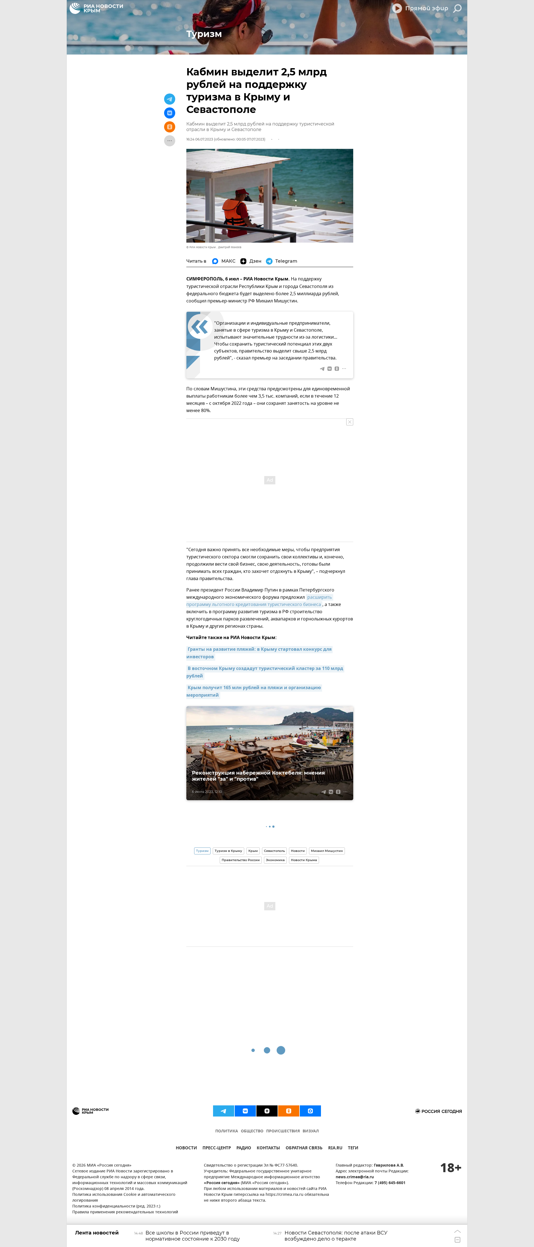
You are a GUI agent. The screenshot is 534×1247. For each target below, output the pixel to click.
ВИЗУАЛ (311, 1131)
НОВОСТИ (186, 1148)
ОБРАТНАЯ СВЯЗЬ (304, 1148)
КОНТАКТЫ (268, 1148)
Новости (298, 851)
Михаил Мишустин (327, 851)
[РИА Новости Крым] (96, 8)
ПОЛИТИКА (226, 1131)
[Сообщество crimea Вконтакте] (245, 1111)
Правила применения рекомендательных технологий (125, 1212)
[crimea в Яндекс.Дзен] (267, 1111)
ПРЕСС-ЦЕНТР (216, 1148)
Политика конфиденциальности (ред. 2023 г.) (116, 1206)
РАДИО (243, 1148)
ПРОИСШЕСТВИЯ (283, 1131)
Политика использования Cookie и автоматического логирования (123, 1198)
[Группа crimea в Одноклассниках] (288, 1111)
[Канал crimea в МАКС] (310, 1111)
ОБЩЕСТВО (252, 1131)
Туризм (202, 851)
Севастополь (274, 851)
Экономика (275, 860)
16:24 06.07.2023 (199, 139)
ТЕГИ (353, 1148)
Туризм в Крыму (228, 851)
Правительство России (241, 860)
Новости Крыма (304, 860)
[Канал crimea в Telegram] (223, 1111)
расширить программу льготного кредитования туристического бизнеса (259, 601)
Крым (253, 851)
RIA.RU (335, 1148)
